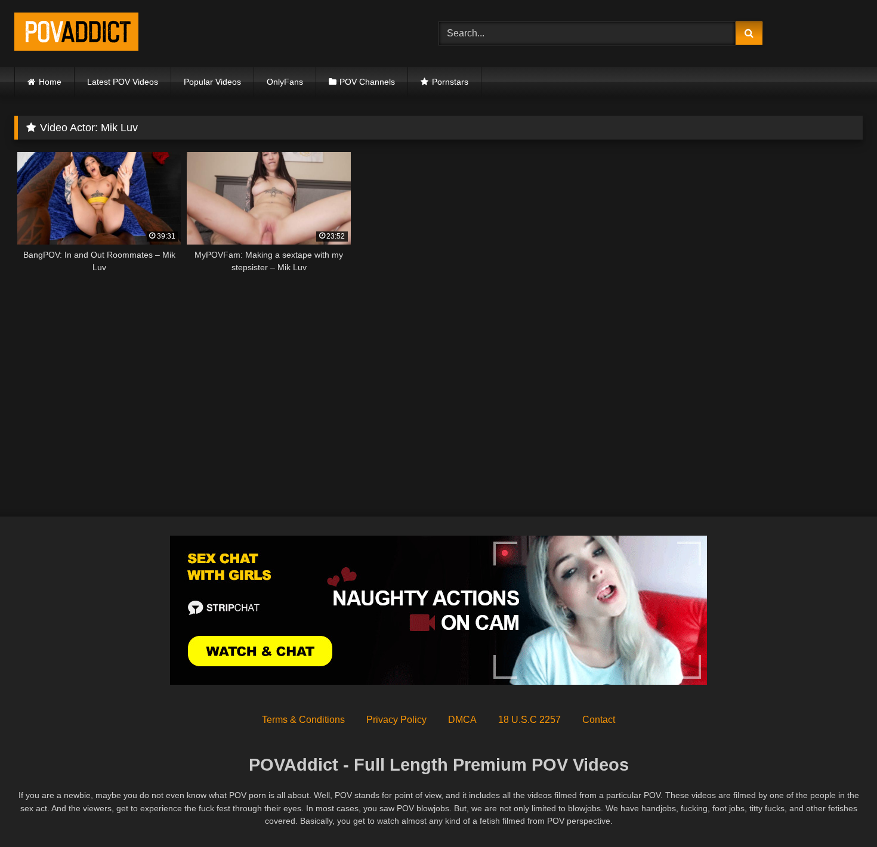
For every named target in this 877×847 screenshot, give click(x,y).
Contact (598, 720)
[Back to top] (840, 811)
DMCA (462, 720)
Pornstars (450, 81)
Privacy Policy (396, 720)
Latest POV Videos (122, 81)
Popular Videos (212, 81)
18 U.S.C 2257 (529, 720)
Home (50, 81)
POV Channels (367, 81)
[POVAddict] (76, 34)
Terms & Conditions (303, 720)
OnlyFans (285, 81)
